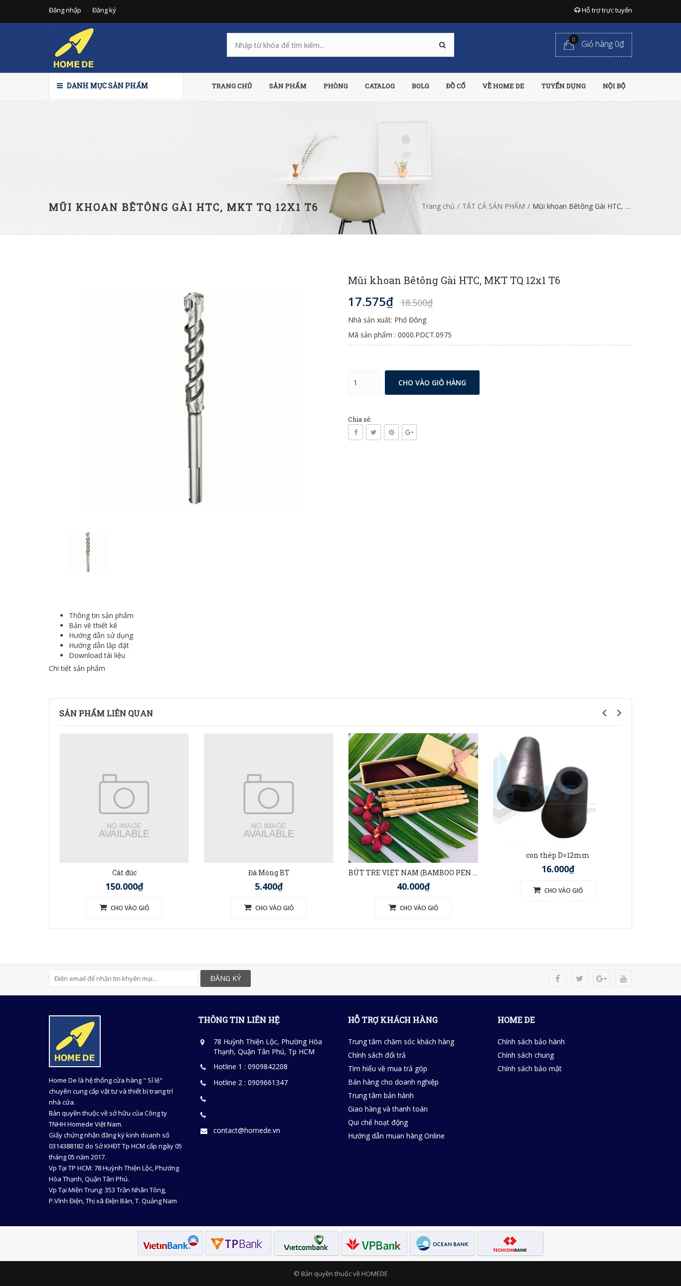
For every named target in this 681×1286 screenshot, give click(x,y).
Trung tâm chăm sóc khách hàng (401, 1041)
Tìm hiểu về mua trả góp (387, 1068)
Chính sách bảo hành (531, 1041)
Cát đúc (124, 872)
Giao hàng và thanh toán (388, 1109)
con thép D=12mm (558, 855)
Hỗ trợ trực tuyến (606, 9)
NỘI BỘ (614, 85)
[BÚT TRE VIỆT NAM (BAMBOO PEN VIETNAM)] (413, 797)
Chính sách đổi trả (377, 1055)
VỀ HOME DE (503, 85)
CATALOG (380, 85)
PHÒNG (336, 85)
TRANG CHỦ (232, 85)
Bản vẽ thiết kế (93, 625)
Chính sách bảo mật (530, 1068)
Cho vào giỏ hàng (432, 382)
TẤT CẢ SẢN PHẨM (493, 206)
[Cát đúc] (124, 797)
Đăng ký (104, 9)
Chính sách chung (526, 1055)
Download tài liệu (97, 655)
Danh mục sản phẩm (106, 85)
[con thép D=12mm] (544, 788)
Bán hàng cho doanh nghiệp (393, 1082)
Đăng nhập (65, 9)
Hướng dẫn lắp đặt (99, 645)
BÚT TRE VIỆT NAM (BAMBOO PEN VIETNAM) (429, 872)
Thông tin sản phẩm (101, 615)
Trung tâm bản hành (381, 1095)
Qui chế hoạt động (378, 1122)
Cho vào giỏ (129, 908)
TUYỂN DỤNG (563, 85)
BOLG (420, 85)
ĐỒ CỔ (456, 85)
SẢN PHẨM (288, 85)
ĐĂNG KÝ (225, 978)
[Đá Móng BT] (269, 797)
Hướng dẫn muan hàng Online (396, 1135)
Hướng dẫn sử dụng (101, 635)
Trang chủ (438, 206)
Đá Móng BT (269, 872)
